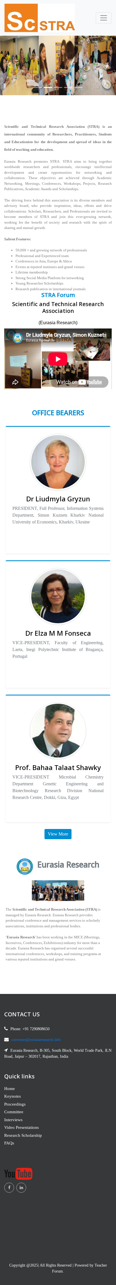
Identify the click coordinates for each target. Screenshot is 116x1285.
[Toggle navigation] (103, 18)
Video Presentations (21, 1127)
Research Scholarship (23, 1135)
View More (58, 834)
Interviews (13, 1120)
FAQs (9, 1143)
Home (9, 1088)
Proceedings (15, 1104)
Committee (13, 1112)
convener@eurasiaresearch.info (36, 1040)
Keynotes (12, 1096)
